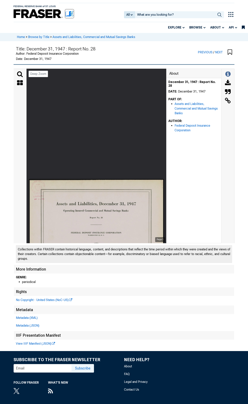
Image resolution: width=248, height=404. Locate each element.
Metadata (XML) (27, 318)
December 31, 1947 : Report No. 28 (192, 83)
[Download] (228, 83)
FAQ (127, 374)
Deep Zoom (38, 74)
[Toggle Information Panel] (228, 74)
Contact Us (131, 389)
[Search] (20, 74)
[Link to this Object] (228, 101)
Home (21, 37)
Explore (174, 27)
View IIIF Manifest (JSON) (33, 343)
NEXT (219, 52)
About (215, 27)
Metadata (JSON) (27, 325)
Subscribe (82, 368)
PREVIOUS (205, 52)
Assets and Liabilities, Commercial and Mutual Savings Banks (94, 37)
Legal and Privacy (136, 382)
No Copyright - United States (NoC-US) (42, 300)
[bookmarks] (243, 27)
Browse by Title (38, 37)
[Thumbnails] (20, 83)
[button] (230, 52)
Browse (195, 27)
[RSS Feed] (58, 391)
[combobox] (175, 14)
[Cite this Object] (228, 92)
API (231, 27)
